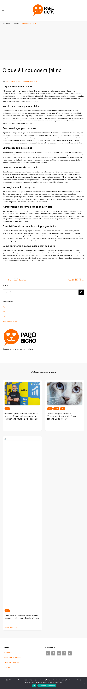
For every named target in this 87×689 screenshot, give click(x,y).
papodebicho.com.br (13, 81)
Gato (4, 317)
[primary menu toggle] (3, 10)
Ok (34, 686)
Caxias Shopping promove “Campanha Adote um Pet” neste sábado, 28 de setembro (62, 416)
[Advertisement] (43, 42)
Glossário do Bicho (10, 321)
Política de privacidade (12, 657)
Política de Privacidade (47, 686)
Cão (4, 312)
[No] (84, 683)
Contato (7, 667)
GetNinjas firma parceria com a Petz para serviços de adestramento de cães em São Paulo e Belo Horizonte (21, 416)
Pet (4, 307)
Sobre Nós (8, 653)
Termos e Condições (11, 662)
